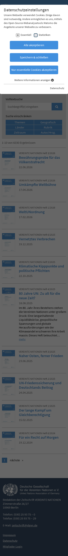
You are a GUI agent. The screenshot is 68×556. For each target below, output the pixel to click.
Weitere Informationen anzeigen (32, 80)
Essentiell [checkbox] (26, 35)
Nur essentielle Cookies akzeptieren (34, 70)
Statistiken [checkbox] (44, 35)
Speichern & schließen (34, 57)
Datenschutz (57, 88)
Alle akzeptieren (34, 45)
